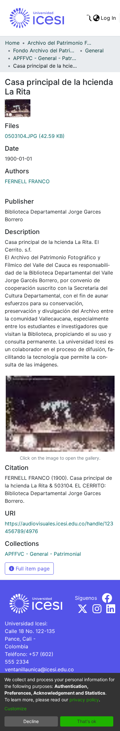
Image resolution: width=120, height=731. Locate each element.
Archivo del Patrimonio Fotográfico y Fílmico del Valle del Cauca (60, 43)
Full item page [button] (32, 568)
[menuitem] (96, 18)
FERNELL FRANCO (27, 181)
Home (12, 43)
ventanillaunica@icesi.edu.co (39, 669)
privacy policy (84, 699)
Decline (31, 721)
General (94, 50)
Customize (15, 708)
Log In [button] (108, 18)
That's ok (86, 721)
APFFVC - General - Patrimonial (45, 58)
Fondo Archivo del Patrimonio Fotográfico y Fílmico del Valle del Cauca (45, 50)
